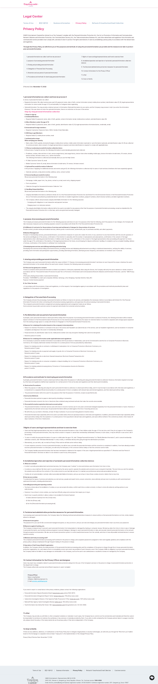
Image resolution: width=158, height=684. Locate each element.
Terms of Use (28, 23)
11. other (83, 75)
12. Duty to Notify (86, 79)
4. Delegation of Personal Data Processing (39, 69)
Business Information (62, 23)
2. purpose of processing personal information (40, 61)
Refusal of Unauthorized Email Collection (108, 23)
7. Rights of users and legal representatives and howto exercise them (102, 57)
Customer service (120, 670)
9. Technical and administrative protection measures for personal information (104, 67)
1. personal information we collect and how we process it (44, 57)
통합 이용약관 (43, 23)
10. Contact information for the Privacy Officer (95, 71)
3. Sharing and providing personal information (40, 65)
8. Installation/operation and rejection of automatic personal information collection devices (106, 62)
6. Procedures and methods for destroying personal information (46, 77)
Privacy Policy (81, 23)
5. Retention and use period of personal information (42, 73)
